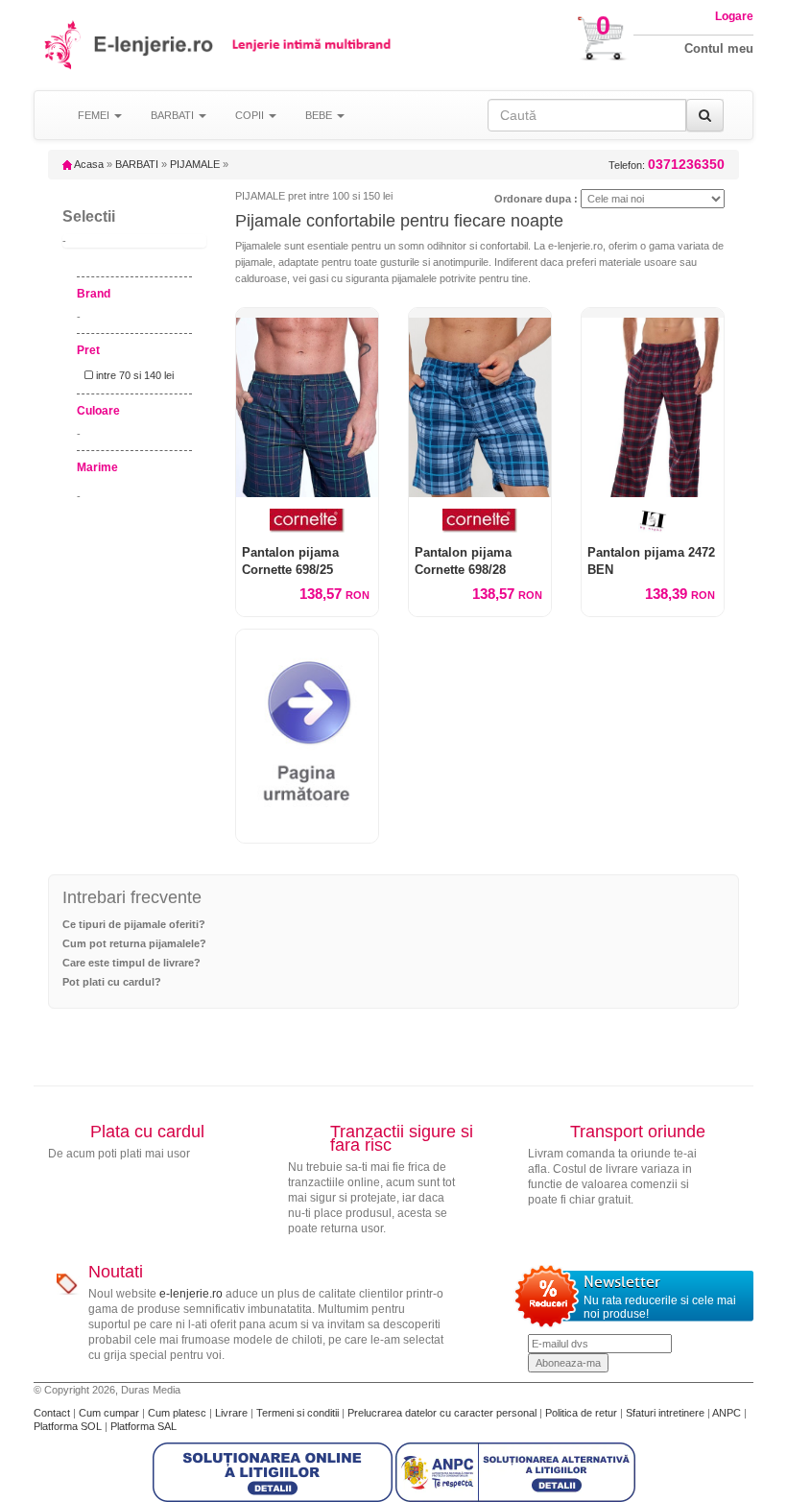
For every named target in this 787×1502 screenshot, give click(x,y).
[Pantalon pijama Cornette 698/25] (307, 402)
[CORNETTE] (307, 521)
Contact (53, 1413)
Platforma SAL (143, 1426)
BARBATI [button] (174, 115)
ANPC (726, 1413)
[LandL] (652, 521)
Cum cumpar (110, 1413)
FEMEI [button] (95, 115)
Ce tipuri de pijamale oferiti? (133, 924)
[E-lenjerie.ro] (64, 44)
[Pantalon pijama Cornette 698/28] (480, 402)
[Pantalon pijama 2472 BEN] (653, 402)
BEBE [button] (320, 115)
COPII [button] (251, 115)
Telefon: (666, 164)
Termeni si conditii (299, 1413)
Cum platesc (178, 1413)
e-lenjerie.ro (191, 1293)
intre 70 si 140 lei (133, 375)
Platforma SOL (68, 1426)
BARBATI (136, 164)
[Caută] (705, 115)
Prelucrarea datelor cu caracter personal (443, 1413)
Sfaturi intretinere (666, 1413)
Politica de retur (582, 1413)
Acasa (88, 164)
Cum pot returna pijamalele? (134, 943)
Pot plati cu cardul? (111, 982)
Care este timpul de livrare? (131, 962)
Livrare (232, 1413)
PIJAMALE (195, 164)
